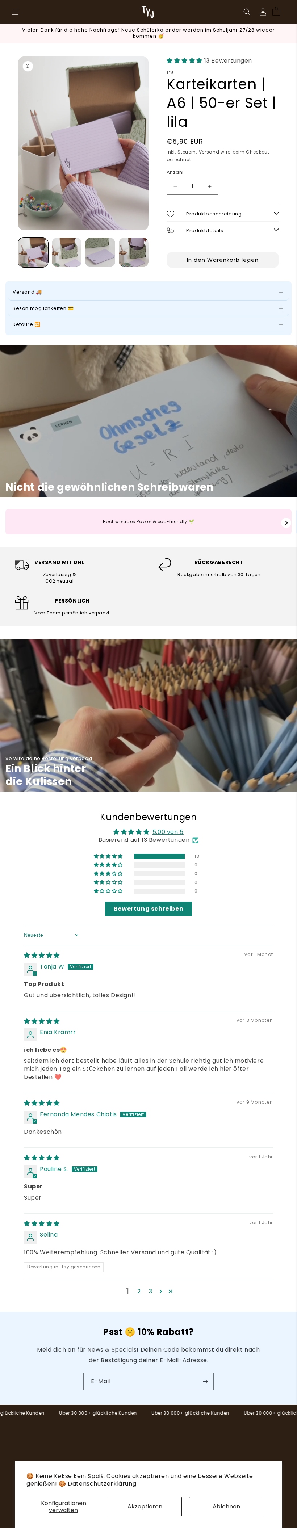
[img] (42, 955)
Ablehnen (226, 1506)
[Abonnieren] (205, 1381)
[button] (15, 12)
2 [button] (139, 1291)
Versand (209, 152)
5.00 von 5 (168, 832)
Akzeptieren (144, 1506)
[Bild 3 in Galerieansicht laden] (100, 253)
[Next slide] (286, 523)
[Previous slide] (11, 523)
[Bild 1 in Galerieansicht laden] (33, 253)
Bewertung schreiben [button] (148, 908)
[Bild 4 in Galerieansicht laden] (134, 253)
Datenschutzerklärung (102, 1483)
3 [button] (150, 1291)
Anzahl (175, 172)
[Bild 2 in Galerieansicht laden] (67, 253)
